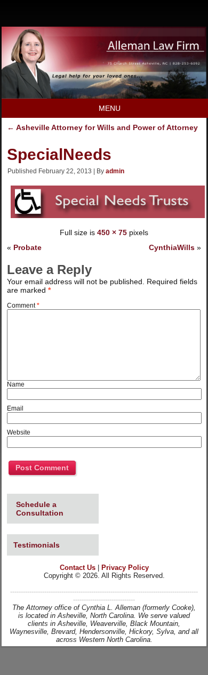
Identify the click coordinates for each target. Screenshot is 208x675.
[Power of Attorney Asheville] (104, 96)
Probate (27, 247)
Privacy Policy (125, 568)
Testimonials (36, 545)
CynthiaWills (172, 247)
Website (18, 432)
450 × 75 (112, 232)
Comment (23, 305)
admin (115, 171)
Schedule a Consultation (39, 508)
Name (16, 384)
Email (15, 408)
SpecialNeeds (59, 154)
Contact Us (77, 568)
